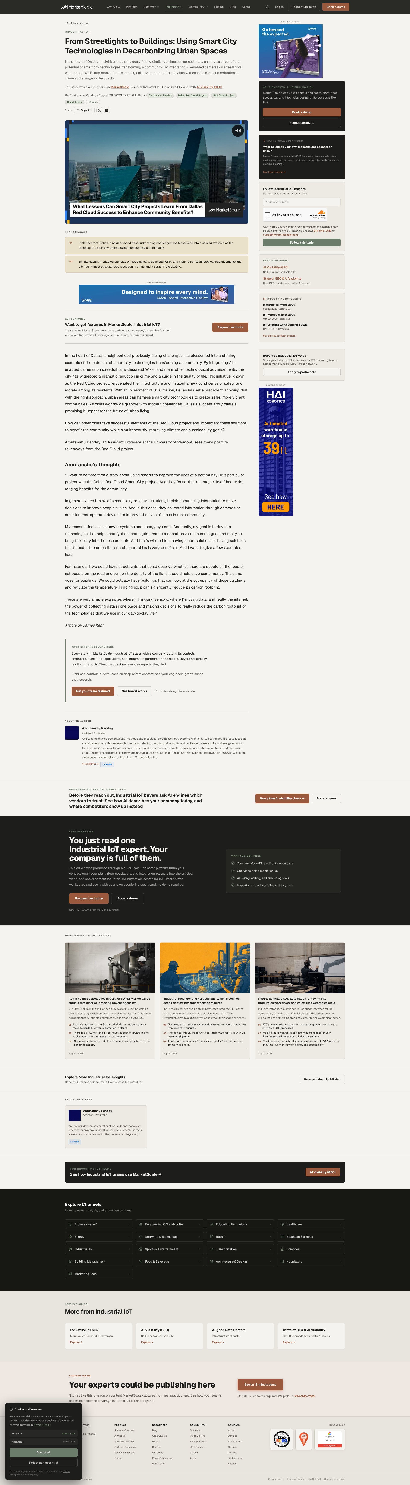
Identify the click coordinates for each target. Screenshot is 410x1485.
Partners (232, 1452)
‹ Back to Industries (76, 23)
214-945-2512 (323, 231)
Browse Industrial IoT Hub (322, 1079)
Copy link (86, 110)
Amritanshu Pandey (82, 442)
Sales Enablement (124, 1452)
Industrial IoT (77, 31)
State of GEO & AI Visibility (282, 278)
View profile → (90, 763)
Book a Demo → (73, 1451)
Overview (113, 7)
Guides (194, 1452)
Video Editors (197, 1435)
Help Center (158, 1463)
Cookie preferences (334, 1479)
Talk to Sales (235, 1441)
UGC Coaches (197, 1446)
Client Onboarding (162, 1458)
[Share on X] (99, 110)
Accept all (44, 1452)
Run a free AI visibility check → (282, 798)
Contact (232, 1435)
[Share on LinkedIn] (107, 110)
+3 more (93, 101)
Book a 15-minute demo (260, 1384)
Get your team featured (93, 691)
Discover (150, 7)
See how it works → (274, 172)
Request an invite (303, 7)
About (246, 7)
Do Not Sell (315, 1479)
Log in (279, 7)
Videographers (198, 1441)
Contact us (71, 1447)
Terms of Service (296, 1479)
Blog (233, 7)
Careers (232, 1446)
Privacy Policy (276, 1479)
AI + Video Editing (124, 1441)
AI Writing (119, 1435)
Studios (156, 1446)
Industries (172, 7)
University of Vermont (173, 442)
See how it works (134, 691)
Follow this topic (302, 242)
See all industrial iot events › (280, 335)
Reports (156, 1441)
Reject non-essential (43, 1462)
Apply (193, 1458)
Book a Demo (235, 1458)
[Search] (267, 6)
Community (196, 7)
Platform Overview (124, 1430)
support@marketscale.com (280, 235)
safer (215, 397)
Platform (132, 7)
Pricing (219, 7)
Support (232, 1463)
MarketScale (120, 87)
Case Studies (159, 1435)
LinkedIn (107, 764)
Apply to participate (301, 372)
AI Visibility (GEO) (209, 87)
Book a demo (301, 112)
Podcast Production (125, 1446)
